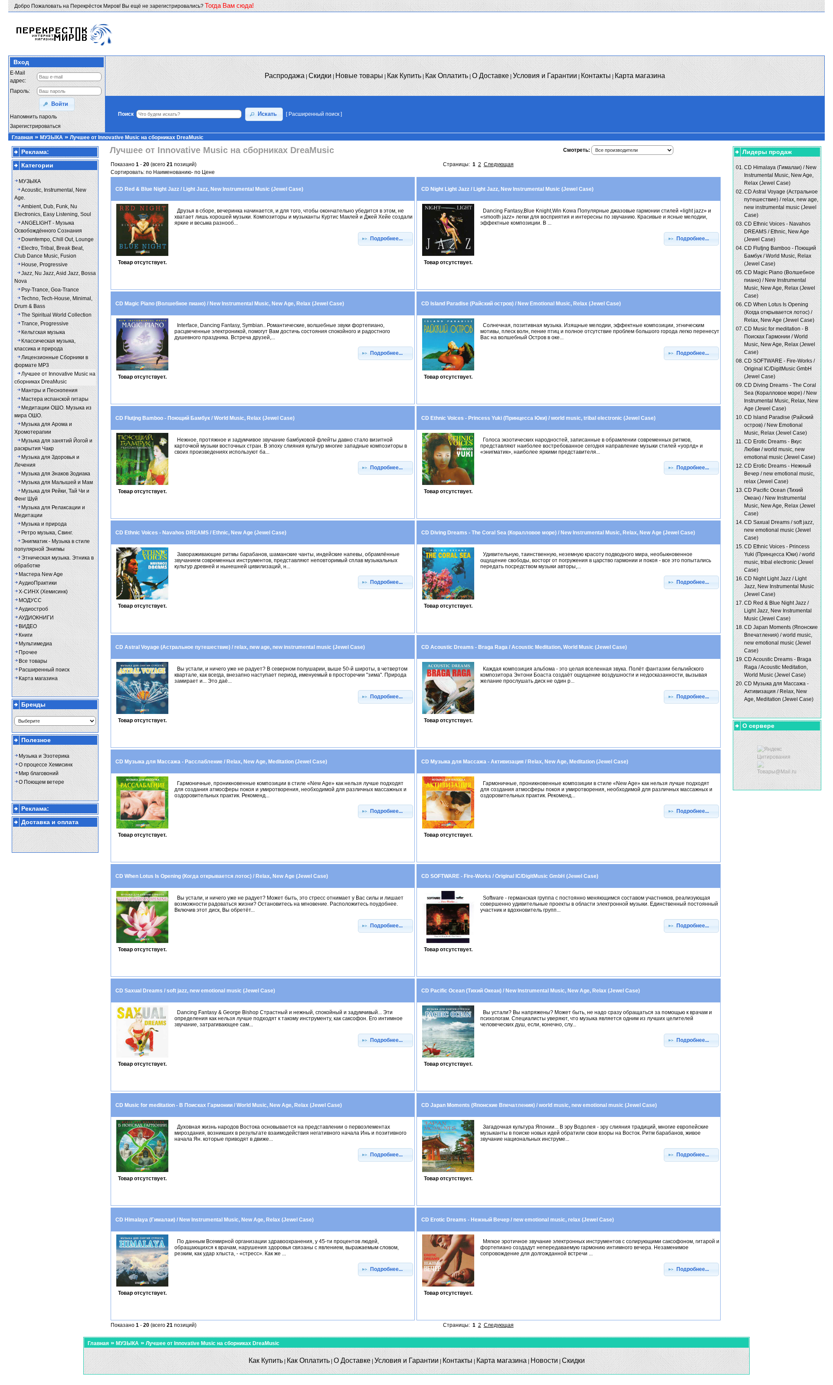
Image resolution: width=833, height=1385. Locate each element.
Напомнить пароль (33, 117)
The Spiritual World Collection (56, 315)
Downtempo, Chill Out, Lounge (57, 239)
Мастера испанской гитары (55, 399)
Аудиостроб (33, 609)
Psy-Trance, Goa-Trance (50, 290)
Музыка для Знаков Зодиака (55, 474)
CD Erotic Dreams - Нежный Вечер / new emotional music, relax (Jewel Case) (779, 474)
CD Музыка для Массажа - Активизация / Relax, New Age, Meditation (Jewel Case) (778, 691)
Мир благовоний (39, 773)
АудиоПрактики (38, 583)
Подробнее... (388, 239)
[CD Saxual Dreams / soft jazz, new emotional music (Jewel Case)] (142, 1058)
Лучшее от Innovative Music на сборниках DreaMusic (136, 137)
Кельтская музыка (43, 332)
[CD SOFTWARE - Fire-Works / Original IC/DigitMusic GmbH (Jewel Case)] (448, 943)
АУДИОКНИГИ (36, 618)
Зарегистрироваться (35, 126)
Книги (26, 635)
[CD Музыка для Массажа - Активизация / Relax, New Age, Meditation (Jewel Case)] (448, 829)
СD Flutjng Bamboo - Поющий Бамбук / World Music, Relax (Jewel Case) (780, 256)
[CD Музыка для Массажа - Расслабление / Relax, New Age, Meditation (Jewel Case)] (142, 829)
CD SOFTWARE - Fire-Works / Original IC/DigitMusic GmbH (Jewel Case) (779, 369)
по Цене (204, 172)
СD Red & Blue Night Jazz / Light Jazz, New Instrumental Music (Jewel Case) (778, 611)
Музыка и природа (44, 524)
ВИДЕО (28, 626)
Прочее (28, 652)
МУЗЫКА (51, 137)
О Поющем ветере (41, 782)
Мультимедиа (35, 644)
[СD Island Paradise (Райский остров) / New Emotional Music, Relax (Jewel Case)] (448, 371)
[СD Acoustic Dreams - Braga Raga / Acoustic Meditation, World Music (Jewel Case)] (448, 714)
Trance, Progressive (45, 324)
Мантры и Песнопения (49, 390)
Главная (22, 137)
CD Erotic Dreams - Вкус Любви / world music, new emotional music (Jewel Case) (779, 449)
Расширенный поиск (44, 670)
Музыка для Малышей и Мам (57, 482)
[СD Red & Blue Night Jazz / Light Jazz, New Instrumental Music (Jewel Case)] (142, 256)
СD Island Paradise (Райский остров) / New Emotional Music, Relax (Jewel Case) (778, 425)
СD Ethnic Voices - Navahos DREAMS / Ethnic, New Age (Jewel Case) (777, 231)
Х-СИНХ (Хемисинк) (43, 592)
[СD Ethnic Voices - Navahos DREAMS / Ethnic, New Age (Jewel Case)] (142, 600)
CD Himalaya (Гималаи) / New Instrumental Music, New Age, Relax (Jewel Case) (780, 175)
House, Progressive (44, 265)
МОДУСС (30, 600)
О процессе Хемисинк (45, 765)
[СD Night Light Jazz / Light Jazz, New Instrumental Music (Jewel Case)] (448, 256)
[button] (57, 104)
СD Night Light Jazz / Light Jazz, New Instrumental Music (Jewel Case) (779, 586)
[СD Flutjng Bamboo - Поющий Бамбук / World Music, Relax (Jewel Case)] (142, 485)
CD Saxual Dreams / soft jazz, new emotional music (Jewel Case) (779, 530)
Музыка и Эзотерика (44, 756)
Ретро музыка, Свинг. (47, 533)
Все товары (33, 661)
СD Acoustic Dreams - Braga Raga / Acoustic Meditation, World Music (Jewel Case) (777, 667)
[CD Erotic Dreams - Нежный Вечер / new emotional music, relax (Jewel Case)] (448, 1287)
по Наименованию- (169, 172)
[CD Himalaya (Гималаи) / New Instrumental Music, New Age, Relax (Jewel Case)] (142, 1287)
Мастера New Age (41, 574)
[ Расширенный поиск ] (314, 114)
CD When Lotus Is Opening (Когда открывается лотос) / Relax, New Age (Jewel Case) (779, 312)
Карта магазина (38, 678)
